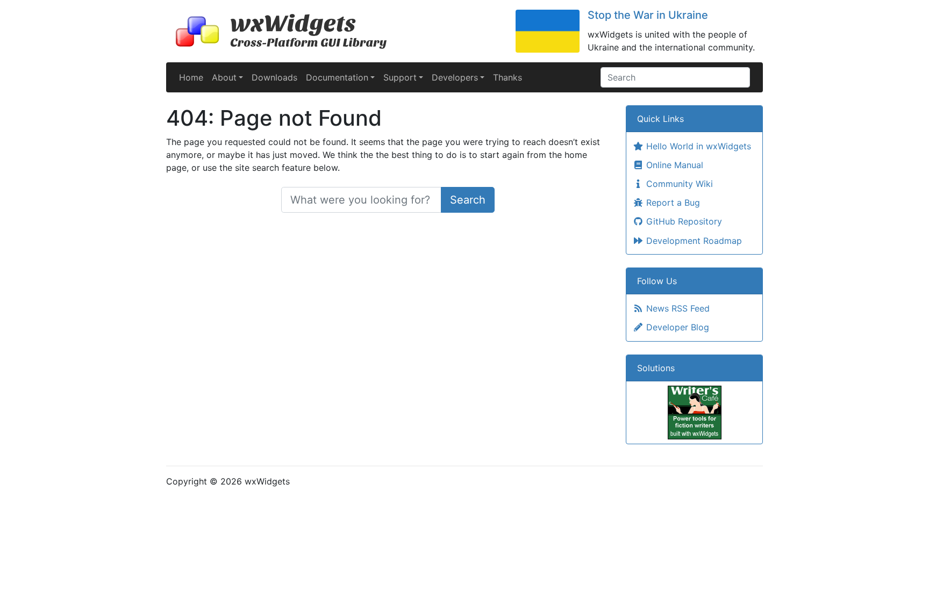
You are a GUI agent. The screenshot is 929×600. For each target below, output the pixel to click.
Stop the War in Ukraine (648, 15)
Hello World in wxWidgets (697, 146)
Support (400, 77)
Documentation (337, 77)
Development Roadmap (693, 240)
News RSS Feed (677, 308)
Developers (455, 77)
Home (191, 77)
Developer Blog (676, 327)
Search (467, 199)
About (224, 77)
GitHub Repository (683, 221)
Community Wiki (678, 183)
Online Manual (673, 165)
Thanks (507, 77)
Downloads (274, 77)
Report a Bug (672, 202)
